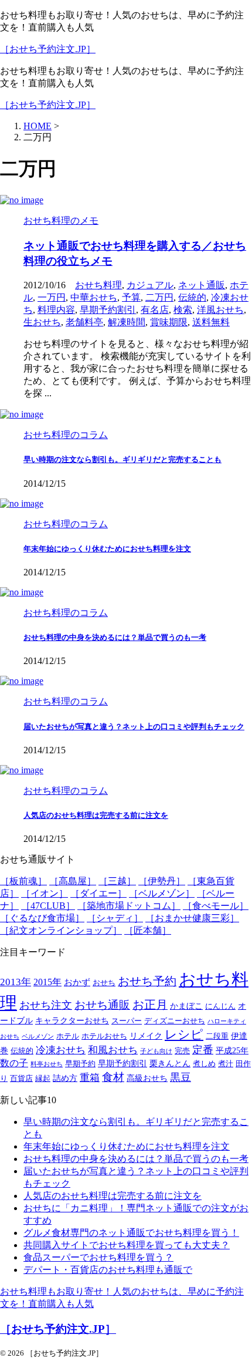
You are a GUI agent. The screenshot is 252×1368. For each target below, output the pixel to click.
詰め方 (65, 1078)
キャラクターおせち (72, 1020)
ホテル (67, 1036)
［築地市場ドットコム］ (129, 906)
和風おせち (113, 1050)
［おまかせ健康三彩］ (192, 918)
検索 (182, 310)
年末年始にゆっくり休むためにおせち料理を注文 (107, 548)
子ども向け (156, 1051)
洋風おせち (220, 310)
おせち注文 (45, 1005)
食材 (113, 1077)
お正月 (150, 1005)
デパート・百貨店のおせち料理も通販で (107, 1270)
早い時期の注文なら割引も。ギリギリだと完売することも (122, 459)
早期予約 (80, 1064)
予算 (131, 297)
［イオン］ (44, 893)
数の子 (14, 1063)
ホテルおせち (104, 1036)
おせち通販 (102, 1005)
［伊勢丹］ (161, 881)
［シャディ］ (115, 918)
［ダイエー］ (98, 893)
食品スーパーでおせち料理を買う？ (98, 1257)
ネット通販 (201, 285)
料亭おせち (46, 1064)
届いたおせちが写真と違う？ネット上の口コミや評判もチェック (133, 726)
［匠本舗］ (147, 930)
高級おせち (147, 1078)
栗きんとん (169, 1063)
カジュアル (150, 285)
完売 (182, 1051)
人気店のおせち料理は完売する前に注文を (95, 815)
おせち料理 (98, 285)
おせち (104, 983)
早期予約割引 (108, 310)
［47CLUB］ (48, 906)
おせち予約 (147, 981)
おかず (77, 982)
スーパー (126, 1021)
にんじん (220, 1006)
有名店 (155, 310)
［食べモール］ (215, 906)
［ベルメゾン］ (162, 893)
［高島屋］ (72, 881)
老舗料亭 (84, 322)
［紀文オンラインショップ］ (61, 930)
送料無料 (211, 322)
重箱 (90, 1077)
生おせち (42, 322)
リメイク (146, 1036)
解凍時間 (126, 322)
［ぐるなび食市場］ (42, 918)
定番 (202, 1050)
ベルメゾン (38, 1036)
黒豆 (180, 1077)
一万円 (52, 297)
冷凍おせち (61, 1050)
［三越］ (117, 881)
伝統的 (192, 297)
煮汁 (225, 1064)
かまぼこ (186, 1006)
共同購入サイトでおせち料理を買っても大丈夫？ (126, 1245)
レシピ (184, 1034)
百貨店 (21, 1078)
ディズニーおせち (174, 1021)
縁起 (42, 1078)
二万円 (159, 297)
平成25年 (232, 1050)
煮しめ (204, 1064)
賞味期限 (169, 322)
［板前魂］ (23, 881)
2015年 (47, 982)
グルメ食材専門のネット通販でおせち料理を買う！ (131, 1233)
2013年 (15, 982)
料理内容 (56, 310)
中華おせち (93, 297)
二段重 (217, 1036)
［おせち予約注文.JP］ (48, 49)
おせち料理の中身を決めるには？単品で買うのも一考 (114, 637)
